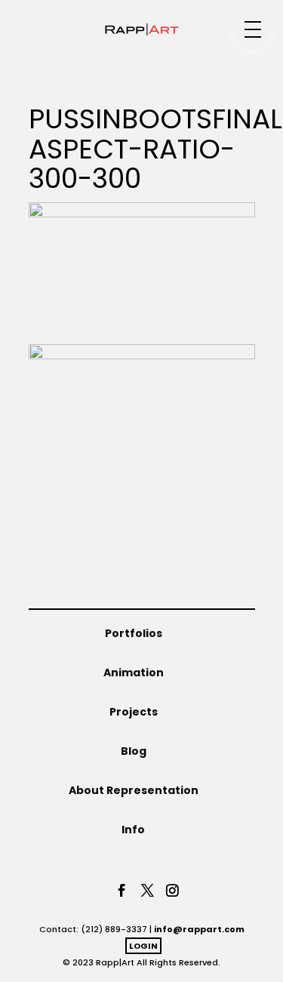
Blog (133, 751)
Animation (133, 672)
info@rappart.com (199, 929)
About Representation (133, 790)
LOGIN (143, 946)
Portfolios (133, 633)
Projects (133, 711)
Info (133, 829)
